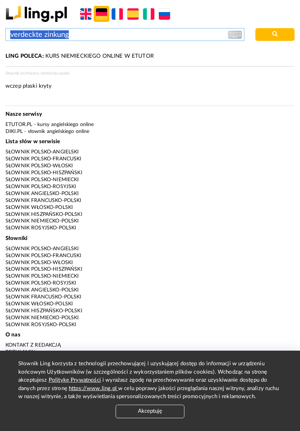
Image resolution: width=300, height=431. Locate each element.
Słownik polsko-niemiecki (42, 179)
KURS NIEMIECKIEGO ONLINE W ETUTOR (79, 56)
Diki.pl (14, 131)
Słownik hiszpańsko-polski (43, 214)
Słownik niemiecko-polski (42, 221)
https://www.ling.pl (93, 388)
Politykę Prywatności (75, 380)
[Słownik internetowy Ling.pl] (36, 13)
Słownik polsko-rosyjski (40, 186)
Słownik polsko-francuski (43, 158)
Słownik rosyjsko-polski (40, 227)
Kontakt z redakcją (33, 345)
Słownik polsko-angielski (42, 152)
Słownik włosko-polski (39, 207)
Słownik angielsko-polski (42, 193)
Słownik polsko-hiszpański (43, 172)
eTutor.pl (18, 124)
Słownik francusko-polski (43, 200)
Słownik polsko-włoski (39, 165)
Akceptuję (150, 411)
